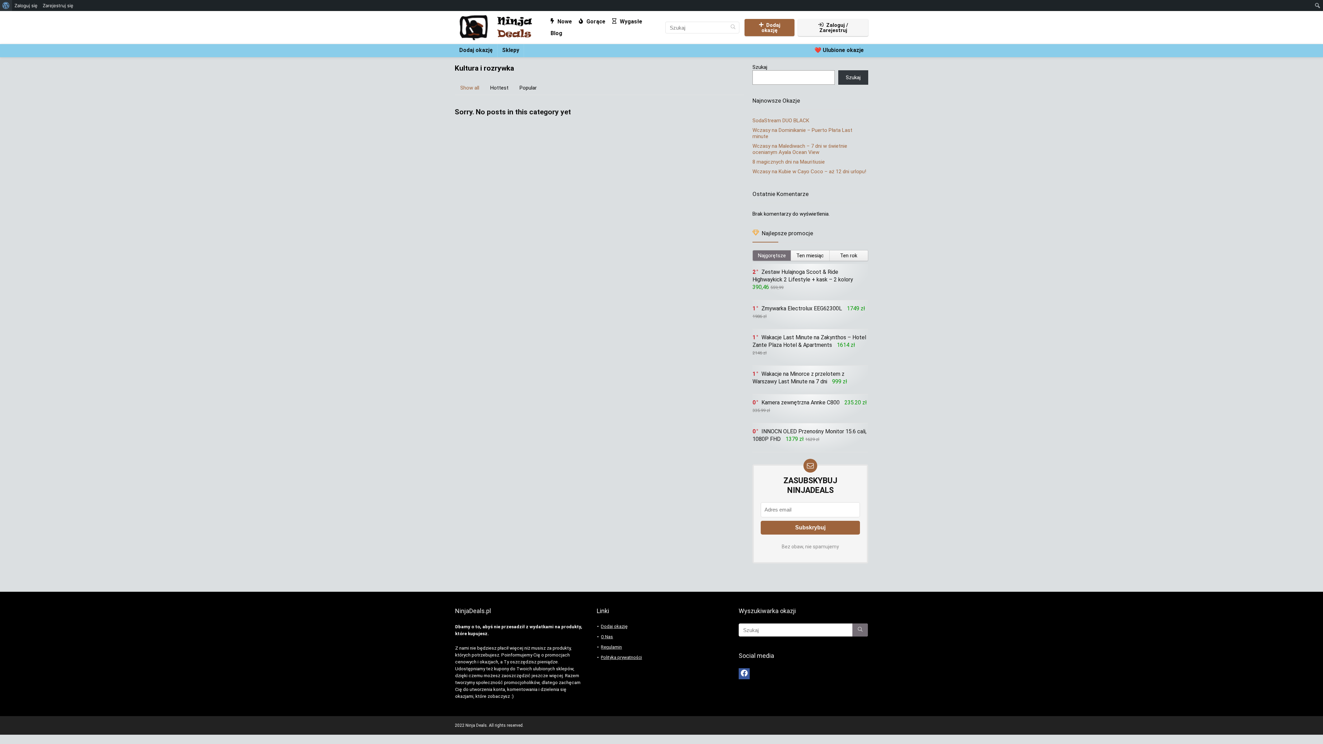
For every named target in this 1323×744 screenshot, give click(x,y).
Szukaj (759, 67)
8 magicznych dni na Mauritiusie (788, 162)
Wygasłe (630, 21)
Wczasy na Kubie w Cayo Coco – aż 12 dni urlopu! (809, 171)
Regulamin (611, 647)
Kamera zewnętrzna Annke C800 (800, 402)
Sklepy (510, 50)
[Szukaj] (733, 27)
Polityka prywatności (621, 657)
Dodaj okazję (770, 27)
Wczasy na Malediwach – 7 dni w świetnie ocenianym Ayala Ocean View (799, 149)
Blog (556, 33)
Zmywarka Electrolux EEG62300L (801, 308)
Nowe (564, 21)
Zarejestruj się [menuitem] (58, 5)
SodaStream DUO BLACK (780, 120)
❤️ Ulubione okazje (839, 50)
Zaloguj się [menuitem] (26, 5)
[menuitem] (6, 5)
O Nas (607, 636)
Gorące (595, 21)
